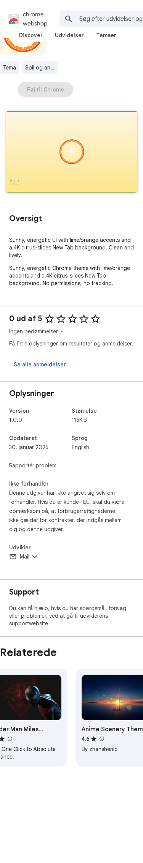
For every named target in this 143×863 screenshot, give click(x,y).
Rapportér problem (32, 465)
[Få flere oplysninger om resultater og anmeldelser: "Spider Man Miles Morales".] (9, 739)
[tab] (31, 35)
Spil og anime (41, 67)
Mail (24, 556)
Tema (9, 67)
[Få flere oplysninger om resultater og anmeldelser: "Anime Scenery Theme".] (101, 739)
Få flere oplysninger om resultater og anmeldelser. (71, 343)
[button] (71, 152)
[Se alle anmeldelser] (40, 364)
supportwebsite (28, 623)
